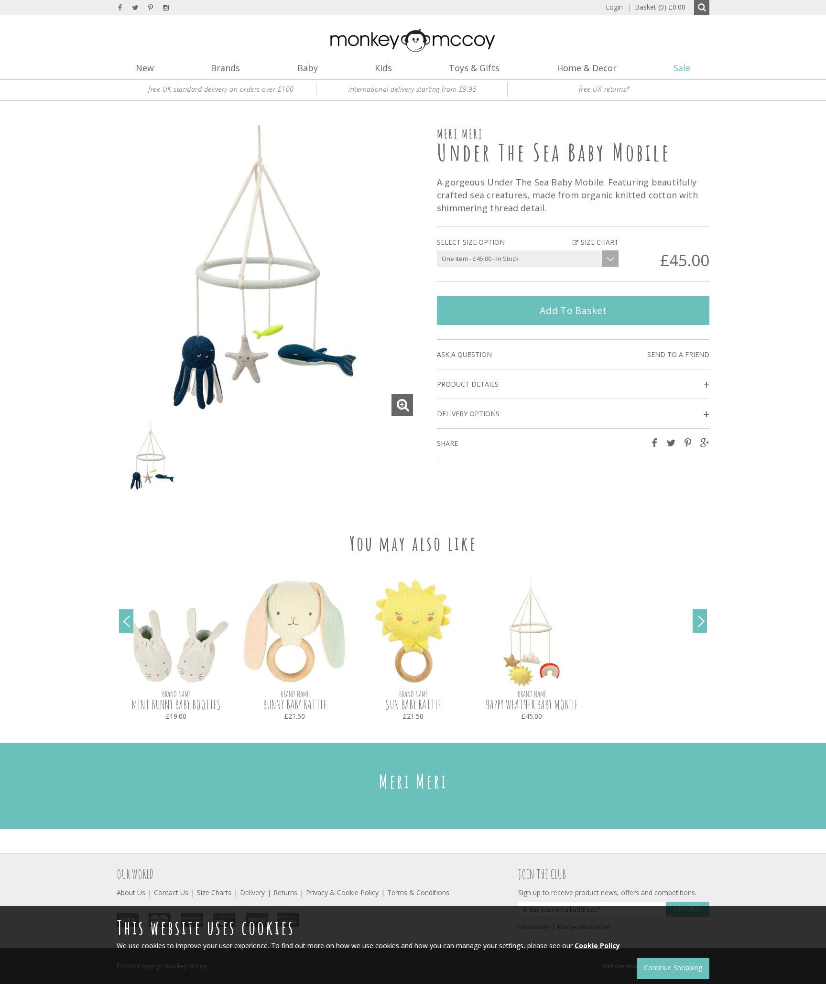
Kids (383, 68)
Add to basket (573, 310)
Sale (682, 68)
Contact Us (171, 892)
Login (614, 6)
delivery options (573, 414)
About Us (131, 892)
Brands (225, 68)
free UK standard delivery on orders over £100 (221, 89)
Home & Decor (587, 68)
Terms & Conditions (418, 892)
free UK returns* (604, 89)
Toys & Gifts (474, 68)
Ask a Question (464, 354)
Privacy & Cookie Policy (342, 892)
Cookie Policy (597, 945)
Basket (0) (656, 6)
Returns (285, 892)
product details (573, 384)
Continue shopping (673, 967)
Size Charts (214, 892)
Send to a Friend (678, 354)
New (145, 68)
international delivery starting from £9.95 (412, 89)
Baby (307, 68)
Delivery (252, 892)
